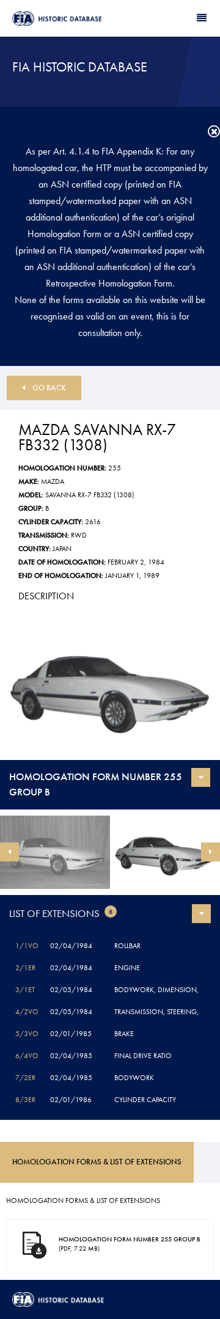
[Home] (61, 18)
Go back (49, 387)
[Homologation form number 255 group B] (110, 686)
